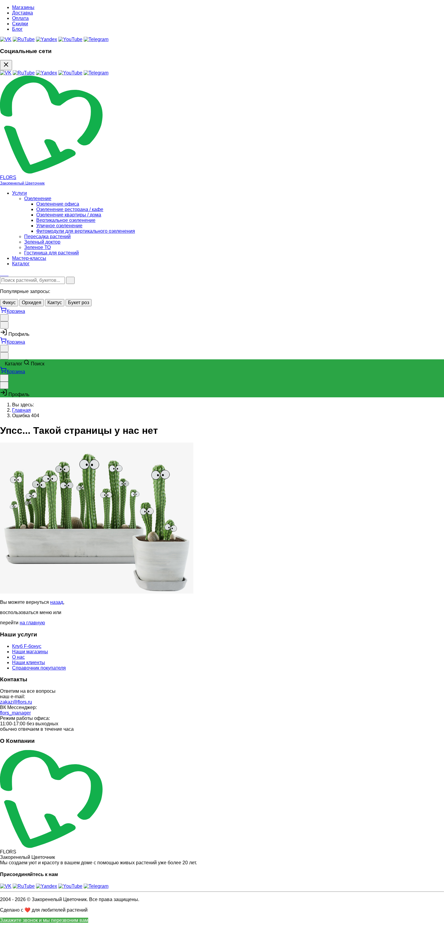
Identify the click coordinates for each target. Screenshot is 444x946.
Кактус (54, 302)
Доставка (22, 12)
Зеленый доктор (42, 241)
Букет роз (78, 302)
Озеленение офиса (57, 204)
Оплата (20, 18)
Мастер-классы (29, 258)
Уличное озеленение (59, 225)
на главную (32, 622)
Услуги (19, 193)
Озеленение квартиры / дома (68, 214)
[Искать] (70, 280)
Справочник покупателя (39, 667)
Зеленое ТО (37, 247)
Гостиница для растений (51, 252)
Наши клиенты (28, 662)
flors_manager (15, 712)
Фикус (9, 302)
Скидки (20, 23)
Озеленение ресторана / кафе (69, 209)
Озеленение (37, 198)
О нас (18, 657)
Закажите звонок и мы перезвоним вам (44, 920)
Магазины (23, 7)
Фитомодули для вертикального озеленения (85, 231)
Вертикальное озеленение (65, 220)
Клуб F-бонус (26, 646)
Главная (21, 410)
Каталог (21, 263)
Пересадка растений (47, 236)
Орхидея (31, 302)
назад (56, 602)
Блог (17, 29)
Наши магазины (30, 651)
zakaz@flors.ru (16, 702)
